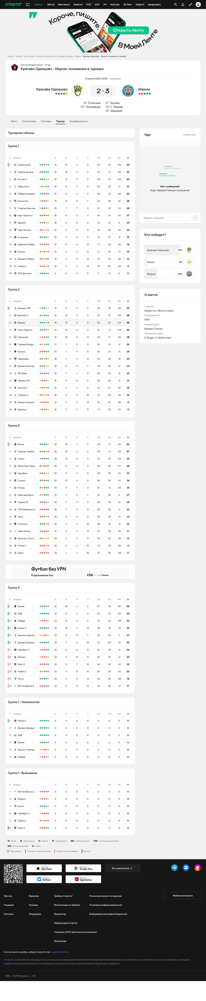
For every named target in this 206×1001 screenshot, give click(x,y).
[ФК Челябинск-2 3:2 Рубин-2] (46, 671)
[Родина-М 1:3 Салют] (40, 502)
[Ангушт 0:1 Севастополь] (48, 164)
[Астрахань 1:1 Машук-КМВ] (44, 237)
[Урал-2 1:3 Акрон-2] (42, 628)
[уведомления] (183, 4)
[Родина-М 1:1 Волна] (48, 444)
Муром (144, 89)
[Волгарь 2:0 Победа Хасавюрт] (46, 193)
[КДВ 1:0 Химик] (48, 606)
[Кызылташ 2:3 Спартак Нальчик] (42, 201)
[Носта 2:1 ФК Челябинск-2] (42, 678)
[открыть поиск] (175, 4)
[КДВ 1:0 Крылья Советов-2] (42, 613)
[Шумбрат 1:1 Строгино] (46, 473)
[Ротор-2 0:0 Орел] (46, 516)
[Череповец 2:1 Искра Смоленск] (40, 358)
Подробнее (114, 963)
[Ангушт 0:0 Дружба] (44, 222)
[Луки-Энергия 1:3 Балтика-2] (46, 315)
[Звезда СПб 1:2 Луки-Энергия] (44, 330)
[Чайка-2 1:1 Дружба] (46, 222)
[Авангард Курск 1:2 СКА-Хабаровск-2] (40, 509)
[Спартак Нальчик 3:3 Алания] (46, 208)
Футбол (19, 56)
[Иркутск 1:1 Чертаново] (48, 409)
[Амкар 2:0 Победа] (44, 620)
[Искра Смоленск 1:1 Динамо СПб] (40, 308)
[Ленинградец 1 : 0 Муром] (139, 94)
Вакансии (34, 895)
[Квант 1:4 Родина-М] (42, 502)
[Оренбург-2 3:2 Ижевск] (44, 649)
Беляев (115, 103)
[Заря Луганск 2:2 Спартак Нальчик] (48, 208)
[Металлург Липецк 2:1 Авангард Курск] (48, 466)
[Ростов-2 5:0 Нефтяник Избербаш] (42, 179)
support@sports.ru (60, 951)
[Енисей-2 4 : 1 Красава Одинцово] (56, 94)
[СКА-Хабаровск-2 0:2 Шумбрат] (42, 473)
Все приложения (120, 868)
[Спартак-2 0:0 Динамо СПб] (46, 308)
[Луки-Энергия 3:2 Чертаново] (40, 330)
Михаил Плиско (153, 328)
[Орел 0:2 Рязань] (48, 487)
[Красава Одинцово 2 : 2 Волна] (67, 94)
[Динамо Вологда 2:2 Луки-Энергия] (48, 330)
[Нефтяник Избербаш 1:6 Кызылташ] (44, 201)
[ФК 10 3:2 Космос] (40, 351)
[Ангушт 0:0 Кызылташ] (40, 201)
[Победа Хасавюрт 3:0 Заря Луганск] (48, 193)
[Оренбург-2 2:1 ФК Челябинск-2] (48, 649)
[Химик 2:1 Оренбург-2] (46, 606)
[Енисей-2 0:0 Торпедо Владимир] (42, 344)
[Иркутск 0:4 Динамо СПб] (44, 409)
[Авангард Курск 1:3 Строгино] (40, 495)
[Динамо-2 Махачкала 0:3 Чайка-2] (48, 259)
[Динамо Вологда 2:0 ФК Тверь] (44, 366)
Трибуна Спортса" (63, 895)
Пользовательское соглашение (105, 895)
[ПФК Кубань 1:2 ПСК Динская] (42, 273)
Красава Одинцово (52, 89)
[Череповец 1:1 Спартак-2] (44, 358)
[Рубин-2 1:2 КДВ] (40, 671)
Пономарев (93, 107)
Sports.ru (11, 959)
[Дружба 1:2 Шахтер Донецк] (44, 172)
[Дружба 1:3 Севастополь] (40, 164)
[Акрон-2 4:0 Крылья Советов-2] (46, 628)
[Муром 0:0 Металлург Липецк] (44, 322)
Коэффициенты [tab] (79, 121)
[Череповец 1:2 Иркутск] (42, 409)
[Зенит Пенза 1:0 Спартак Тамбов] (48, 451)
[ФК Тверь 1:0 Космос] (46, 351)
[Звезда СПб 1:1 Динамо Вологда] (46, 366)
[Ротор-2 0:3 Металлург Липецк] (40, 466)
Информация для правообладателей (108, 914)
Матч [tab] (14, 121)
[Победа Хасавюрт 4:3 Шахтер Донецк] (40, 172)
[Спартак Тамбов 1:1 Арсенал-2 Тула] (46, 451)
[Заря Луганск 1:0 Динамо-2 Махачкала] (42, 230)
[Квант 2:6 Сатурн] (48, 480)
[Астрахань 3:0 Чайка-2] (40, 237)
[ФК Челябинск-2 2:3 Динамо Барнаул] (40, 642)
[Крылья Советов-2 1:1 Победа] (40, 620)
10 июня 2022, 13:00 (96, 78)
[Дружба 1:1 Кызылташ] (48, 201)
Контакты (9, 914)
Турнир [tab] (60, 121)
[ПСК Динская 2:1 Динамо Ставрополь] (44, 273)
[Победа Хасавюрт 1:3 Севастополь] (44, 164)
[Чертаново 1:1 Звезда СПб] (40, 337)
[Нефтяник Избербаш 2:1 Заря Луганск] (40, 230)
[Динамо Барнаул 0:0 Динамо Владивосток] (44, 642)
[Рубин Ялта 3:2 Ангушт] (42, 186)
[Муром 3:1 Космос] (40, 322)
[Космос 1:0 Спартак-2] (48, 351)
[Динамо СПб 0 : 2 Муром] (150, 94)
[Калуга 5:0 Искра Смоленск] (44, 402)
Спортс (11, 56)
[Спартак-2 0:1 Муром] (42, 395)
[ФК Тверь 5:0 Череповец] (42, 358)
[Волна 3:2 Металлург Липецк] (46, 444)
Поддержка (35, 914)
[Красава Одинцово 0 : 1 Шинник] (61, 94)
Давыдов (116, 110)
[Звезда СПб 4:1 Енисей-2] (42, 380)
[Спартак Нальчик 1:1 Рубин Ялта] (40, 186)
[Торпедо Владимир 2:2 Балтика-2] (42, 315)
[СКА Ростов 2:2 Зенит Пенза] (42, 531)
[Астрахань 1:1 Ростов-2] (48, 179)
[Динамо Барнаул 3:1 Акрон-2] (48, 628)
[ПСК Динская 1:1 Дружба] (40, 273)
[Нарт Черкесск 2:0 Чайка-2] (42, 215)
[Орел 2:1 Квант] (44, 516)
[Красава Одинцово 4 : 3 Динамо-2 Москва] (64, 94)
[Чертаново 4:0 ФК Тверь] (48, 337)
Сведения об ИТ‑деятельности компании (75, 932)
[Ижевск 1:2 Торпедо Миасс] (44, 657)
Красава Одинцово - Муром (69, 56)
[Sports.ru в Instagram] (198, 868)
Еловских (94, 103)
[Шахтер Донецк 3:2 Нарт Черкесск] (46, 172)
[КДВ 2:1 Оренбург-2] (40, 613)
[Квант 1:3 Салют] (46, 458)
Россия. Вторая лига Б (45, 56)
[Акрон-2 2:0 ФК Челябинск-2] (40, 628)
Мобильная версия (183, 895)
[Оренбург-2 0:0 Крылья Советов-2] (40, 635)
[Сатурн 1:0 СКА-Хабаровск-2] (46, 480)
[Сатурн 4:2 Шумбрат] (40, 473)
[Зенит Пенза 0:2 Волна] (42, 444)
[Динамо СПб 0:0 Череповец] (48, 308)
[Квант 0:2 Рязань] (44, 487)
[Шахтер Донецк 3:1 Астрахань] (42, 172)
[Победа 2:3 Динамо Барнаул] (46, 620)
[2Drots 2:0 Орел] (40, 516)
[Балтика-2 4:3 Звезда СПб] (44, 315)
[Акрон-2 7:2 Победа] (42, 620)
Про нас (8, 895)
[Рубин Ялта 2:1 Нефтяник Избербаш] (46, 186)
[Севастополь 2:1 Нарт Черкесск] (42, 164)
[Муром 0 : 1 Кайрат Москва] (142, 94)
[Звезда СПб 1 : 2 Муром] (144, 94)
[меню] (28, 4)
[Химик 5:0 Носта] (40, 606)
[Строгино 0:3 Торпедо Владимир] (48, 344)
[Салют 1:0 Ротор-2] (48, 458)
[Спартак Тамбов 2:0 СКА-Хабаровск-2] (40, 451)
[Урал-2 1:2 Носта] (46, 664)
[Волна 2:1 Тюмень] (44, 444)
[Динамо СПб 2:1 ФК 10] (44, 308)
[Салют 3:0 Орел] (42, 458)
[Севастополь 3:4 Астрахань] (46, 164)
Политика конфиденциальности (105, 904)
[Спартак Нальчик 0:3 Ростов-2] (44, 179)
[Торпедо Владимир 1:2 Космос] (40, 344)
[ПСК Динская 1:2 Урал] (46, 273)
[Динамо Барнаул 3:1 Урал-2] (42, 642)
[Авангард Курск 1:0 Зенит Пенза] (46, 495)
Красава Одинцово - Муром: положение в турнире (104, 56)
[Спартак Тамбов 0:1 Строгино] (42, 451)
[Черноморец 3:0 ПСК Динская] (48, 273)
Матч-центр (29, 56)
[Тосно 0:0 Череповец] (46, 358)
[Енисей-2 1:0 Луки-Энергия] (42, 330)
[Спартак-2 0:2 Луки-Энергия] (40, 395)
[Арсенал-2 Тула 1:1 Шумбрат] (48, 473)
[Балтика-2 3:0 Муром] (48, 315)
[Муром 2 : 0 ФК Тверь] (147, 94)
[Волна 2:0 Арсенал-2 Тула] (40, 444)
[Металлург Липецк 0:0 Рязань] (42, 466)
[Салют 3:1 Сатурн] (44, 458)
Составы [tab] (46, 121)
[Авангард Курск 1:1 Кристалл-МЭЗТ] (44, 495)
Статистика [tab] (29, 121)
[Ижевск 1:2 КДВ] (46, 613)
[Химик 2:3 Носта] (44, 606)
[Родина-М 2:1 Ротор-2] (44, 502)
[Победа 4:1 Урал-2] (40, 664)
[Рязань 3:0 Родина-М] (46, 487)
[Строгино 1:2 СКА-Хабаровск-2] (48, 509)
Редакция (9, 904)
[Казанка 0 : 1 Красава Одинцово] (59, 94)
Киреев (118, 107)
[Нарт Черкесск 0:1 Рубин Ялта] (48, 186)
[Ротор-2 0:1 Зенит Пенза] (40, 531)
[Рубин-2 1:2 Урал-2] (48, 664)
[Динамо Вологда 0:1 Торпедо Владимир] (46, 344)
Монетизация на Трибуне (67, 904)
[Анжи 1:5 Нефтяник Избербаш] (40, 244)
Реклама (33, 904)
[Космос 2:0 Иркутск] (46, 409)
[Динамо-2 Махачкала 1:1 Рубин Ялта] (44, 186)
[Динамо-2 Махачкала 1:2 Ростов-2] (40, 179)
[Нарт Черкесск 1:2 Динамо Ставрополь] (44, 215)
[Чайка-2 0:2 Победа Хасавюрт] (42, 193)
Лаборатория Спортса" (66, 923)
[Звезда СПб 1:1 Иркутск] (40, 409)
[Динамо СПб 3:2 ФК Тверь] (42, 308)
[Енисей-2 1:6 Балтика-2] (40, 315)
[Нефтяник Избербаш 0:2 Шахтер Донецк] (48, 172)
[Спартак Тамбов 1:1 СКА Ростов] (44, 451)
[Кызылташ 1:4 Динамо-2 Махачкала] (46, 201)
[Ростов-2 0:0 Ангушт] (46, 179)
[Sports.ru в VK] (187, 868)
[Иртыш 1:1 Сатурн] (44, 480)
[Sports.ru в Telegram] (175, 868)
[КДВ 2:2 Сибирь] (44, 613)
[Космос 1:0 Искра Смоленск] (44, 351)
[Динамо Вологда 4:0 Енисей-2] (40, 366)
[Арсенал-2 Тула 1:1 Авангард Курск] (42, 495)
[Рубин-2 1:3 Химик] (42, 606)
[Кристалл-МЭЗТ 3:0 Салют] (40, 458)
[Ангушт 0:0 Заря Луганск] (44, 230)
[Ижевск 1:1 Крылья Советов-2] (48, 635)
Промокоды (60, 941)
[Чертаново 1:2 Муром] (42, 322)
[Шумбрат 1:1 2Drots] (44, 473)
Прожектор (60, 914)
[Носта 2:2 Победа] (48, 620)
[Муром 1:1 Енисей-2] (46, 322)
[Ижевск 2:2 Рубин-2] (40, 657)
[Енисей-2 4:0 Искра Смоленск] (48, 387)
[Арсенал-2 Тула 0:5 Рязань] (40, 487)
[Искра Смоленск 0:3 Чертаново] (46, 337)
